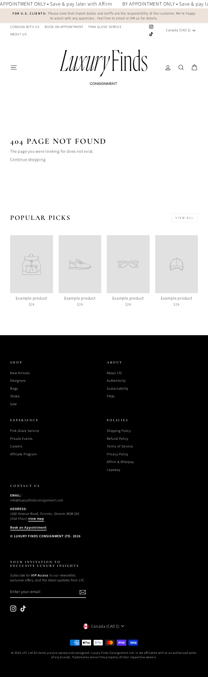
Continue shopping (28, 159)
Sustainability (117, 388)
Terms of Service (120, 446)
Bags (14, 388)
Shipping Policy (119, 430)
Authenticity (116, 380)
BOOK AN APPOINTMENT (64, 26)
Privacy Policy (117, 454)
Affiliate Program (23, 454)
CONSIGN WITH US (25, 26)
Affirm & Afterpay (120, 461)
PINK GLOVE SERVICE (105, 26)
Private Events (21, 438)
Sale (13, 404)
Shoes (15, 396)
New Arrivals (20, 373)
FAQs (111, 396)
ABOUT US (18, 34)
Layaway (113, 469)
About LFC (115, 373)
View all (185, 218)
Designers (18, 380)
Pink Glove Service (24, 430)
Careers (16, 446)
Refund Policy (117, 438)
